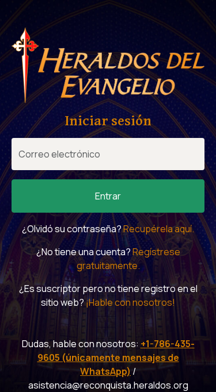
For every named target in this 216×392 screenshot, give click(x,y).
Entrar (108, 196)
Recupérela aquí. (158, 228)
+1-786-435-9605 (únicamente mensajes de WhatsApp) (116, 357)
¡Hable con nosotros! (130, 302)
